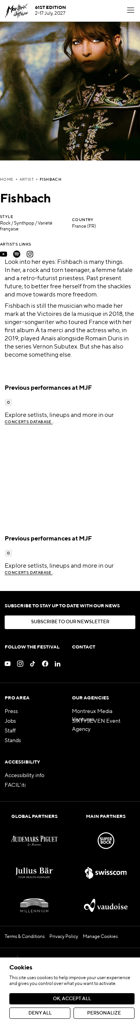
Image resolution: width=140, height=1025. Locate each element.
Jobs (10, 721)
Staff (10, 731)
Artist (26, 179)
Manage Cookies (100, 936)
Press (11, 711)
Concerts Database (28, 422)
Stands (13, 740)
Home (7, 179)
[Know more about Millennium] (34, 905)
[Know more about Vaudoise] (106, 905)
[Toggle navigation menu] (130, 11)
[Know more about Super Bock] (106, 840)
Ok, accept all (72, 999)
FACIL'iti (15, 785)
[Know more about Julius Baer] (34, 873)
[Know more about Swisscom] (106, 873)
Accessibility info (24, 775)
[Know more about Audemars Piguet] (34, 840)
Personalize (104, 1013)
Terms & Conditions (25, 936)
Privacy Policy (63, 936)
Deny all (40, 1013)
